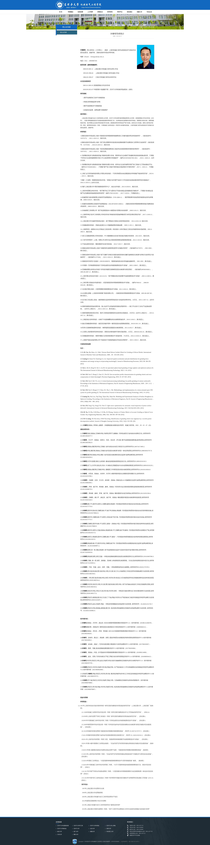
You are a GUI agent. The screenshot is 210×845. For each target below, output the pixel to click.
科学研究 (110, 12)
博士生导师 (151, 27)
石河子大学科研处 (94, 825)
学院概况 (70, 12)
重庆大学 (76, 834)
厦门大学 (76, 831)
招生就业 (129, 12)
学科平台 (119, 12)
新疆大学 (92, 831)
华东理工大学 (109, 831)
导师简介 (145, 27)
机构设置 (80, 12)
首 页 (60, 12)
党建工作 (139, 12)
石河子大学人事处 (111, 825)
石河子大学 (76, 828)
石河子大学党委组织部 (63, 825)
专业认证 (149, 12)
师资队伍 (100, 12)
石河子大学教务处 (61, 828)
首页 (141, 27)
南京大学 (59, 831)
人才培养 (90, 12)
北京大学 (92, 828)
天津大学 (59, 834)
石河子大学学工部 (78, 825)
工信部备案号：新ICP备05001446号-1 (130, 841)
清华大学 (108, 828)
